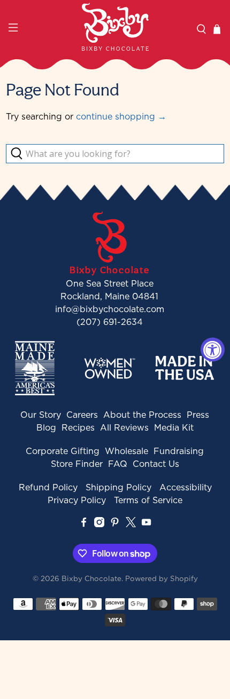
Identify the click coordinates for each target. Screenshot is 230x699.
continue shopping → (121, 116)
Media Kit (174, 427)
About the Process (142, 414)
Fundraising (179, 451)
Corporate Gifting (62, 451)
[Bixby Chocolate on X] (131, 524)
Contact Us (156, 464)
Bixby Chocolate (91, 578)
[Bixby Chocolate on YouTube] (146, 524)
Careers (82, 414)
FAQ (117, 464)
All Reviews (124, 427)
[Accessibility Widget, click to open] (213, 350)
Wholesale (126, 451)
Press (198, 414)
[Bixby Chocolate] (115, 27)
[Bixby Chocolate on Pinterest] (115, 524)
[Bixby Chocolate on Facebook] (84, 524)
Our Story (40, 414)
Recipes (78, 427)
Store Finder (77, 464)
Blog (46, 427)
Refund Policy (48, 487)
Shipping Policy (118, 487)
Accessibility (185, 487)
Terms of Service (148, 500)
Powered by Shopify (161, 578)
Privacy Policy (77, 500)
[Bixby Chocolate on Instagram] (99, 524)
